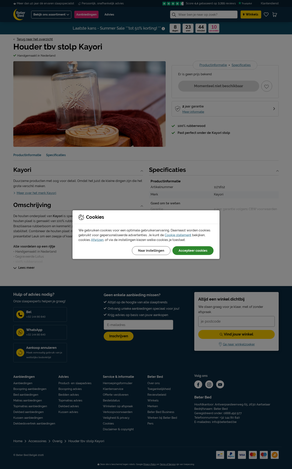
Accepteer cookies (193, 250)
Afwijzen (97, 240)
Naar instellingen (151, 250)
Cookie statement (178, 235)
